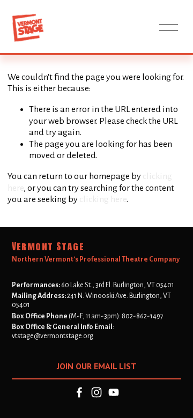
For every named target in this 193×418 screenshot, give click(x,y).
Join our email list (97, 366)
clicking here (103, 199)
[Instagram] (96, 392)
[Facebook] (79, 392)
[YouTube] (113, 392)
